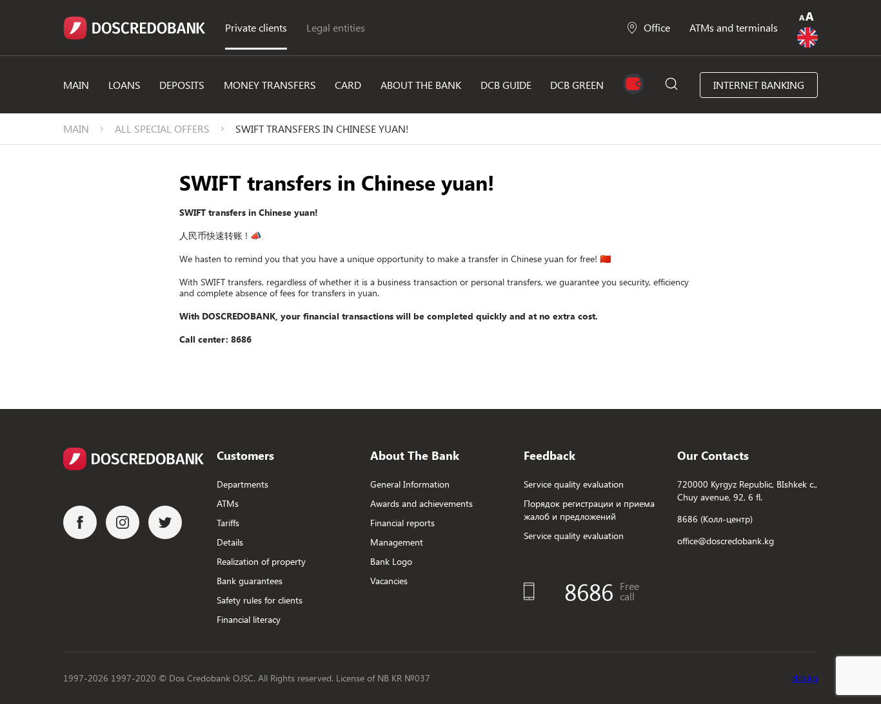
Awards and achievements (421, 503)
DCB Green (577, 84)
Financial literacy (249, 619)
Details (230, 542)
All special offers (162, 128)
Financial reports (402, 523)
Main (76, 84)
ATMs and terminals (733, 27)
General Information (410, 484)
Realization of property (261, 561)
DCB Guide (505, 84)
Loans (124, 84)
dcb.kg (805, 678)
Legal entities (335, 27)
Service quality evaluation (574, 484)
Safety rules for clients (259, 600)
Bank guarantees (249, 581)
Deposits (181, 84)
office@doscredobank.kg (725, 541)
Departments (242, 484)
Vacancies (389, 581)
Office (657, 27)
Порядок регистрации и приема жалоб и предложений (589, 509)
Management (396, 542)
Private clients (256, 27)
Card (348, 84)
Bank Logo (391, 561)
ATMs (228, 503)
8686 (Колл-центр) (715, 519)
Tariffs (228, 523)
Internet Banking (758, 84)
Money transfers (270, 84)
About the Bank (421, 84)
